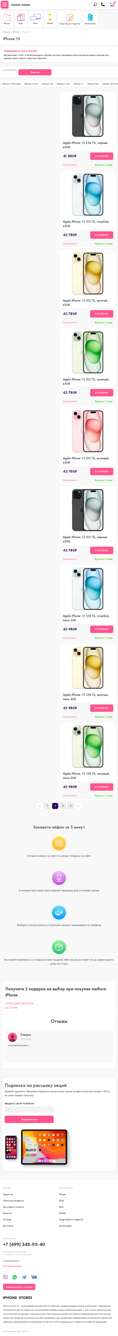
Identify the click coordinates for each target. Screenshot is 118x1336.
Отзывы (7, 1219)
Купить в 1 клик (103, 164)
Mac (61, 1206)
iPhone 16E (92, 84)
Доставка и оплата (13, 1206)
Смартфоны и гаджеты (71, 1219)
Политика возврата (13, 1200)
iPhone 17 (79, 84)
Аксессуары (65, 1225)
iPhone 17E (47, 84)
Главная (6, 32)
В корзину (101, 156)
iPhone (16, 32)
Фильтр (35, 72)
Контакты (8, 1225)
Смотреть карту (12, 1266)
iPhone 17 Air (63, 84)
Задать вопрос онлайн (19, 1287)
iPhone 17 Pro (31, 84)
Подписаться (29, 1119)
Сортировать (10, 70)
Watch (62, 1213)
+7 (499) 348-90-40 (24, 1244)
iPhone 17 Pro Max (11, 84)
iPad (61, 1200)
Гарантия (8, 1194)
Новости (7, 1213)
